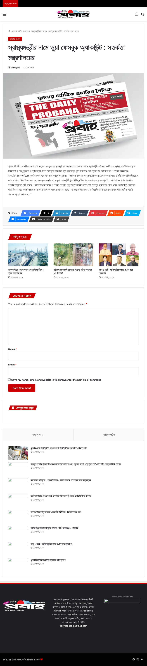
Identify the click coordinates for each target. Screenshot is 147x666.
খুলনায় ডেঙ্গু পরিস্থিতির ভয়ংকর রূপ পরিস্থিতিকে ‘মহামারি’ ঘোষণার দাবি (59, 448)
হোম (12, 31)
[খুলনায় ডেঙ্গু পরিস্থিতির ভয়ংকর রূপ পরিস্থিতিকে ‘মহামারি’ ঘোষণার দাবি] (18, 453)
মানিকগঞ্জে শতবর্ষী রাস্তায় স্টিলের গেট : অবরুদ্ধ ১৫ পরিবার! (55, 527)
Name (12, 349)
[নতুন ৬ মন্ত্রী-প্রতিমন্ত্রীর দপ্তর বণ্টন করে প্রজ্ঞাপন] (119, 254)
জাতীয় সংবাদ (22, 31)
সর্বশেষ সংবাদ (38, 434)
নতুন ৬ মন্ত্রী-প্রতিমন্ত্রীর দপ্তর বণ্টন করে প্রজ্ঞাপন (51, 543)
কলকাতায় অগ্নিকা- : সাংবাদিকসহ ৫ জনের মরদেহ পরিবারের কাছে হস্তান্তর (61, 479)
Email (12, 364)
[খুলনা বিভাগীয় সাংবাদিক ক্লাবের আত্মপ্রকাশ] (18, 565)
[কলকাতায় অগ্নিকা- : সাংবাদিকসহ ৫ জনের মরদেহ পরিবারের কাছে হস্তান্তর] (18, 485)
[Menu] (4, 15)
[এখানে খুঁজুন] (142, 15)
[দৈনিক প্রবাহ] (73, 14)
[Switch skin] (136, 15)
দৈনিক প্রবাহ (15, 67)
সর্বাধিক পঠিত (109, 434)
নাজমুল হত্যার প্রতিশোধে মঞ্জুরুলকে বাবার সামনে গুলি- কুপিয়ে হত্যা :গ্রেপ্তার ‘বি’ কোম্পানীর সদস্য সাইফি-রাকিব (76, 463)
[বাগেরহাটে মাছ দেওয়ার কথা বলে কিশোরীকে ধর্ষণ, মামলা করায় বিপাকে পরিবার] (18, 501)
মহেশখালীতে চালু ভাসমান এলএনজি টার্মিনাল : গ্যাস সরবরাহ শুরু (55, 511)
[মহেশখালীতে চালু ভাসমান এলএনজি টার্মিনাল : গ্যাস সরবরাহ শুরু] (28, 254)
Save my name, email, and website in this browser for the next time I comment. (56, 379)
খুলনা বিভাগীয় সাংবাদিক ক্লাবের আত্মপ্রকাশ (48, 559)
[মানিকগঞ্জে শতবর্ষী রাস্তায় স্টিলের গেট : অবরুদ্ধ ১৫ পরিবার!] (74, 254)
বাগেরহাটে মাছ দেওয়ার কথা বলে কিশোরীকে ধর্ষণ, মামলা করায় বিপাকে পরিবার (61, 495)
